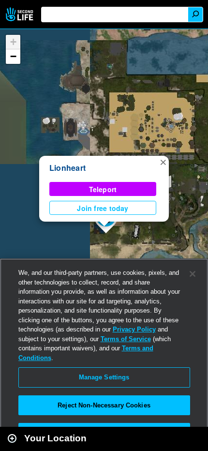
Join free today (102, 208)
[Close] (192, 274)
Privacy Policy (134, 329)
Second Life (20, 14)
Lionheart (67, 167)
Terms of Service (126, 339)
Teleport (103, 189)
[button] (163, 161)
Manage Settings (104, 377)
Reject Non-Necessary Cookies (104, 405)
